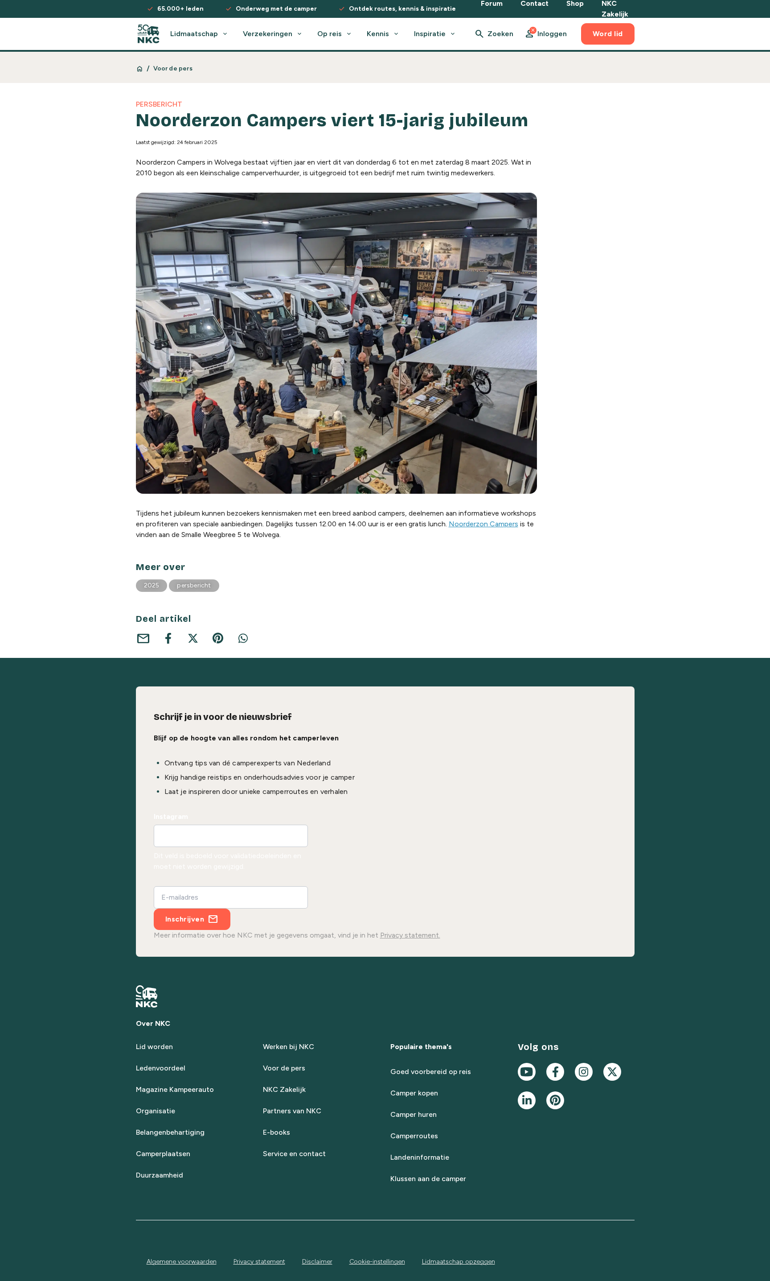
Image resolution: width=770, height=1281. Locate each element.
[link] (148, 34)
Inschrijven (185, 919)
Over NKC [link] (153, 1023)
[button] (545, 34)
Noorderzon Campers (483, 524)
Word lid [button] (608, 33)
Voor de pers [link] (172, 68)
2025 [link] (152, 585)
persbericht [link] (194, 585)
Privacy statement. (410, 935)
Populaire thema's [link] (421, 1046)
